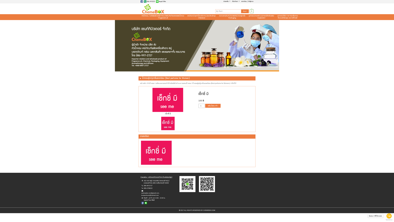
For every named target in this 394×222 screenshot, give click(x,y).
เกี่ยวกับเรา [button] (235, 1)
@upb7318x (162, 1)
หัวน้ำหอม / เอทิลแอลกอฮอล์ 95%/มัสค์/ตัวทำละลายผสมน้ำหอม (169, 83)
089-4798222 (148, 188)
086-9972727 (150, 1)
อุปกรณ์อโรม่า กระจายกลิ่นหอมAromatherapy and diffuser (287, 17)
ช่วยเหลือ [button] (226, 1)
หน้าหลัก (143, 83)
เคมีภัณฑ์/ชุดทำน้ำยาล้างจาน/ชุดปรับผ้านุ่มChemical (201, 17)
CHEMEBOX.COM (209, 210)
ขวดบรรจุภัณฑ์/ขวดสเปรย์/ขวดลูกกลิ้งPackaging (232, 17)
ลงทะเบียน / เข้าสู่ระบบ (247, 1)
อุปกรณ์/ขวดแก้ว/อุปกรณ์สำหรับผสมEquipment (261, 17)
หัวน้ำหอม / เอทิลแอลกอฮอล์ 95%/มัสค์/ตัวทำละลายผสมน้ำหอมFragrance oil (163, 17)
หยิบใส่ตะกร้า (213, 106)
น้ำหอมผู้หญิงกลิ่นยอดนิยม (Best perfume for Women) (211, 83)
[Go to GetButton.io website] (389, 220)
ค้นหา (245, 11)
